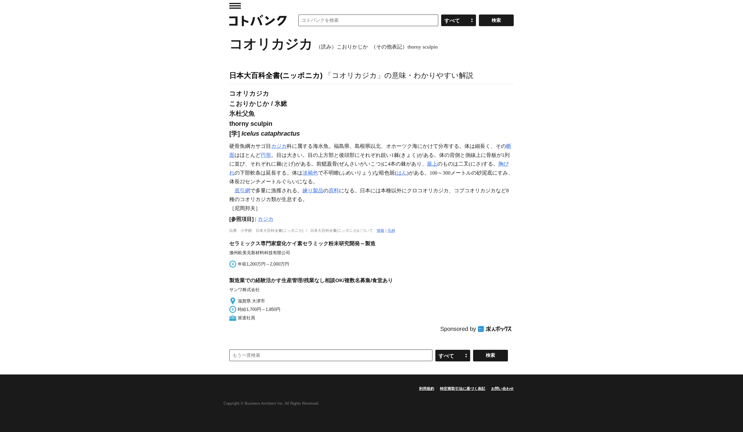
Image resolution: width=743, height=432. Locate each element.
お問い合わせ (502, 388)
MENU (235, 6)
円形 (266, 155)
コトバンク (258, 20)
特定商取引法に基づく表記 (462, 388)
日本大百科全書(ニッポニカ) (275, 75)
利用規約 (426, 388)
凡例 (391, 230)
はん (401, 173)
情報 (380, 230)
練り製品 (312, 190)
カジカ (279, 146)
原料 (334, 190)
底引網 (242, 190)
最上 (432, 164)
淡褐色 (310, 173)
